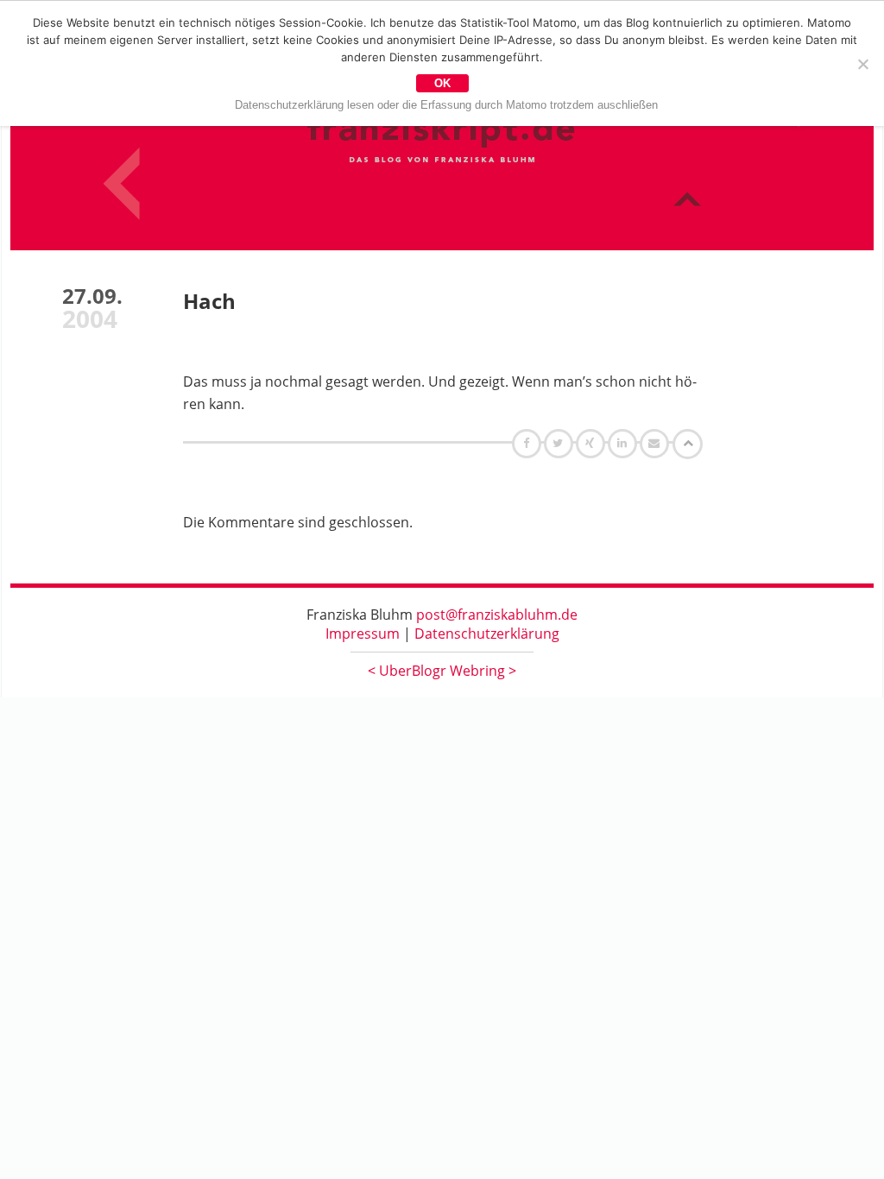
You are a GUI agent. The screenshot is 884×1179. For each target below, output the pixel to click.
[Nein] (862, 64)
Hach (209, 301)
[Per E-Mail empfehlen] (656, 443)
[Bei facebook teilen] (528, 443)
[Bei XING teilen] (592, 443)
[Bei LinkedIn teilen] (624, 443)
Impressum (362, 633)
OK (442, 83)
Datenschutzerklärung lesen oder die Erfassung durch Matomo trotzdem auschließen (446, 104)
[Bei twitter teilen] (560, 443)
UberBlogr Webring (442, 670)
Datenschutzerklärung (486, 633)
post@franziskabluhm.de (497, 614)
